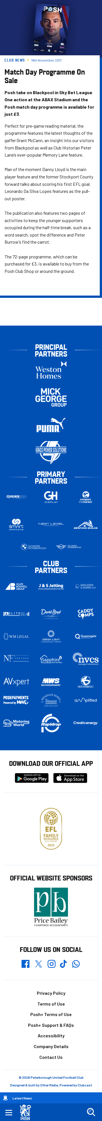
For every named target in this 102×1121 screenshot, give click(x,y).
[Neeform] (16, 659)
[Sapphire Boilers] (51, 659)
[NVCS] (86, 659)
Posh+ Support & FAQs (51, 1025)
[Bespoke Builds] (86, 524)
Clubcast (85, 1085)
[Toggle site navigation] (9, 1112)
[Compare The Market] (86, 497)
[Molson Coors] (86, 586)
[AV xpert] (16, 682)
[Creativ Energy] (86, 723)
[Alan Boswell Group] (16, 586)
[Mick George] (51, 397)
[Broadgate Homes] (51, 700)
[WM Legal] (16, 636)
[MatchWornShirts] (51, 682)
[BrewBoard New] (86, 682)
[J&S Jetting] (51, 586)
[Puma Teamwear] (51, 425)
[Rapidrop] (51, 722)
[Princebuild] (16, 497)
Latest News (22, 1098)
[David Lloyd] (51, 613)
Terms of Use (51, 1003)
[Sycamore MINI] (68, 547)
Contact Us (51, 1057)
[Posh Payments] (16, 700)
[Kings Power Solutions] (51, 452)
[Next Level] (51, 524)
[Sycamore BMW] (33, 547)
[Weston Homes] (51, 370)
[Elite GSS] (16, 614)
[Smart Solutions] (16, 524)
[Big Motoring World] (16, 723)
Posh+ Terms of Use (51, 1014)
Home (5, 1098)
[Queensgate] (86, 636)
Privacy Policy (51, 993)
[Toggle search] (91, 1112)
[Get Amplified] (86, 700)
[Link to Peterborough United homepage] (27, 1112)
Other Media (49, 1085)
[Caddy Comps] (86, 614)
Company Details (51, 1046)
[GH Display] (51, 497)
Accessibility (51, 1035)
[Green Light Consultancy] (51, 636)
